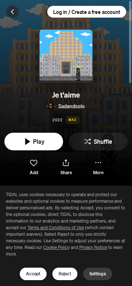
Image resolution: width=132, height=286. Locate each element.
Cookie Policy (56, 247)
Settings (97, 273)
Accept (33, 273)
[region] (66, 236)
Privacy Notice (93, 247)
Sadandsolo (71, 106)
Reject (65, 273)
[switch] (33, 167)
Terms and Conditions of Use (55, 227)
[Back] (12, 12)
